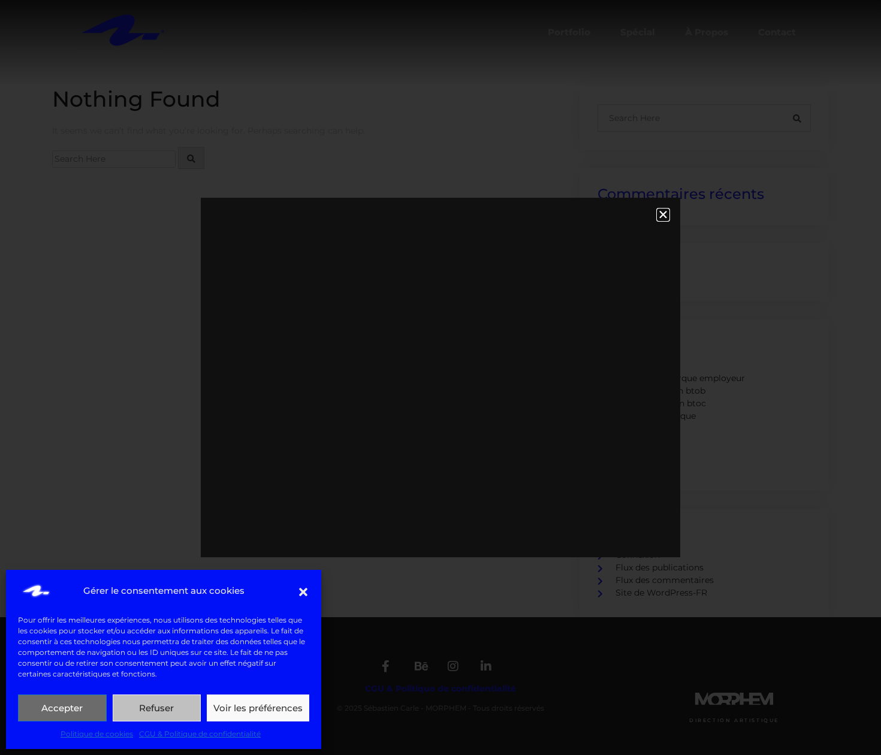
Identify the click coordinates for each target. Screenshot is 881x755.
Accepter (62, 708)
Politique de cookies (97, 733)
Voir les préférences (258, 708)
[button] (303, 591)
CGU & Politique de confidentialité (200, 733)
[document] (440, 377)
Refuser (156, 708)
